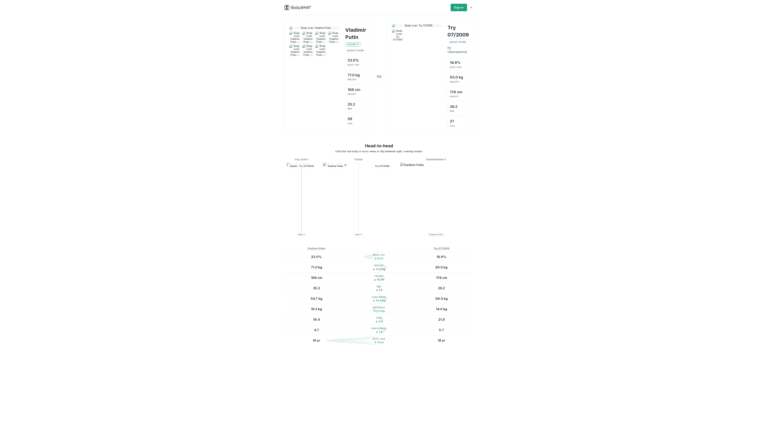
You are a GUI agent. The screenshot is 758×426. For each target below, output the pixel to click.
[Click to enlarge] (295, 37)
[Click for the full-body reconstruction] (314, 28)
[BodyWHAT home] (299, 7)
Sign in (459, 7)
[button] (302, 200)
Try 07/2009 (441, 248)
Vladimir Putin (316, 248)
